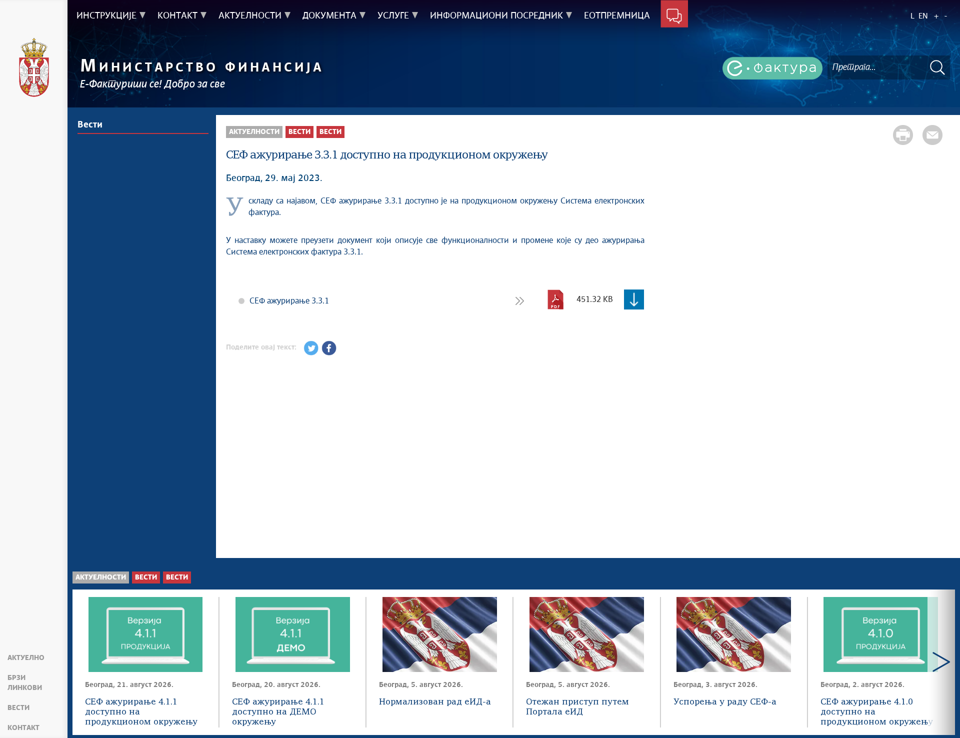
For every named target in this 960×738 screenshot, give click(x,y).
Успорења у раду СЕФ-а (725, 702)
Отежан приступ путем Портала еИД (577, 707)
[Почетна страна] (34, 68)
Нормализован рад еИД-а (435, 702)
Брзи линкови (25, 683)
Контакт (24, 728)
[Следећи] (941, 662)
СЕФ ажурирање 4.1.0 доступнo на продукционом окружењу (876, 712)
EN (923, 16)
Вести (19, 708)
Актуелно (26, 658)
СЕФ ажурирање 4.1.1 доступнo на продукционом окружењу (141, 712)
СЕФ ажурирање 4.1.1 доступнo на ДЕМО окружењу (278, 712)
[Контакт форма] (674, 16)
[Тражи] (937, 67)
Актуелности (254, 132)
